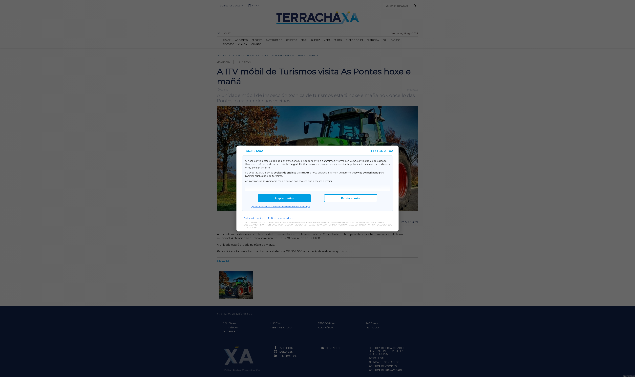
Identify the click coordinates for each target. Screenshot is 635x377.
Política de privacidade (280, 218)
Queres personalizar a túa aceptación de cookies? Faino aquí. (280, 206)
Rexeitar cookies (350, 198)
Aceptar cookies (284, 198)
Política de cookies (254, 218)
